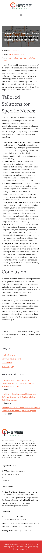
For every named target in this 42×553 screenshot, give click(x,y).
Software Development (17, 54)
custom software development (19, 58)
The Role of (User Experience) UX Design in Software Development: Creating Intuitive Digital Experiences (21, 334)
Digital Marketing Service (10, 474)
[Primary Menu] (21, 15)
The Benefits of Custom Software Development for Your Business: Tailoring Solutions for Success (18, 383)
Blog (3, 477)
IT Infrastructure (8, 355)
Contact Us (6, 481)
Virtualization (7, 363)
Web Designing (8, 367)
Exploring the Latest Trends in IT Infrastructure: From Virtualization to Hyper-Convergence (21, 409)
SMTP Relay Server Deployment (13, 471)
